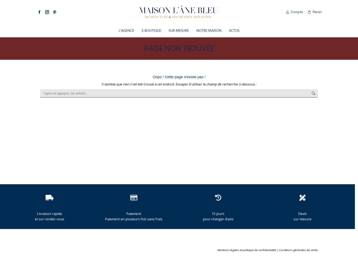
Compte (297, 12)
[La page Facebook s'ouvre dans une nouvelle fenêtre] (39, 12)
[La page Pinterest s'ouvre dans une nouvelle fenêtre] (54, 12)
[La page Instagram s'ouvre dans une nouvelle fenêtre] (47, 12)
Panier (317, 12)
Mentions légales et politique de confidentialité (247, 250)
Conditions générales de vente (298, 250)
